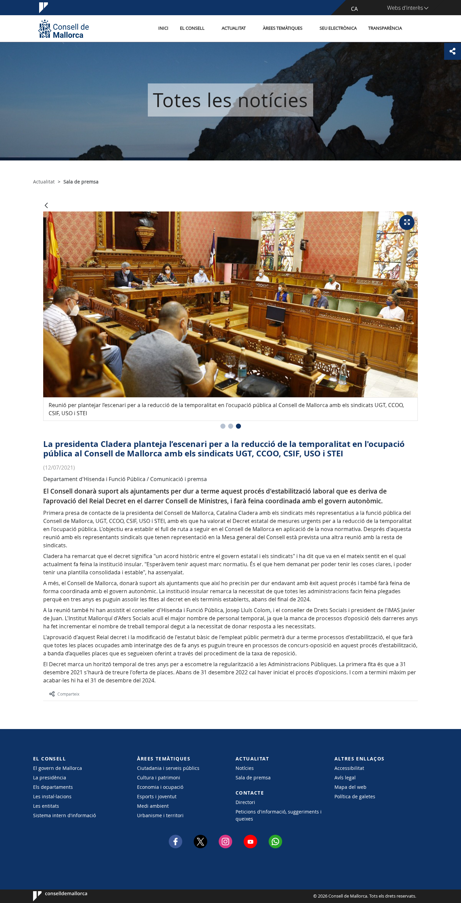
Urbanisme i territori (160, 815)
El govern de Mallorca (57, 768)
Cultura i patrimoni (158, 777)
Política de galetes (354, 796)
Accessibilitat (349, 768)
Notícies (245, 768)
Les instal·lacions (52, 796)
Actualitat (234, 28)
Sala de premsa (253, 777)
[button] (222, 426)
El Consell (192, 28)
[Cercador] (415, 28)
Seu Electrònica (338, 28)
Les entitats (46, 806)
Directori (245, 802)
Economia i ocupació (160, 787)
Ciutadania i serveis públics (168, 768)
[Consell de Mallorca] (63, 28)
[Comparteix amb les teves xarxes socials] (452, 51)
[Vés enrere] (46, 205)
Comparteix (68, 694)
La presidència (49, 777)
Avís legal (345, 777)
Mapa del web (350, 787)
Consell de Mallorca (53, 896)
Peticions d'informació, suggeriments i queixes (279, 815)
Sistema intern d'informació (64, 815)
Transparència (385, 28)
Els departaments (53, 787)
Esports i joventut (157, 796)
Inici (163, 28)
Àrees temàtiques (282, 28)
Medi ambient (153, 806)
